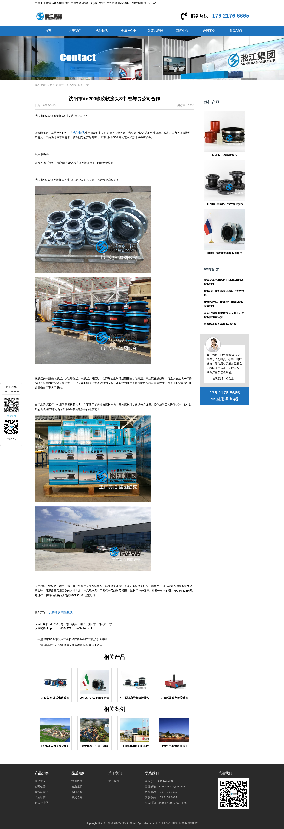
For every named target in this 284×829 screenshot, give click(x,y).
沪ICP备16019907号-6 (173, 823)
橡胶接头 (102, 30)
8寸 (45, 624)
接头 (74, 624)
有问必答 (76, 791)
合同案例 (209, 30)
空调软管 (40, 786)
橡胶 (82, 624)
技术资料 (76, 781)
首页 (48, 30)
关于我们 (75, 30)
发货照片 (76, 797)
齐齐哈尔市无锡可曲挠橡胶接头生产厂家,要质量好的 (75, 639)
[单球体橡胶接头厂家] (49, 15)
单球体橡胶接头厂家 (120, 823)
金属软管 (40, 797)
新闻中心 (182, 30)
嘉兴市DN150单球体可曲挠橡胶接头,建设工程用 (73, 645)
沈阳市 (92, 624)
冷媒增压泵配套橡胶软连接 (220, 323)
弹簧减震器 (155, 30)
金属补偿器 (128, 30)
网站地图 (193, 823)
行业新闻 (75, 85)
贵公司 (103, 624)
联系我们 (236, 30)
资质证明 (76, 786)
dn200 (54, 624)
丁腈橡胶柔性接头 (60, 612)
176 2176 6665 (230, 16)
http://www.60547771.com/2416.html (69, 628)
